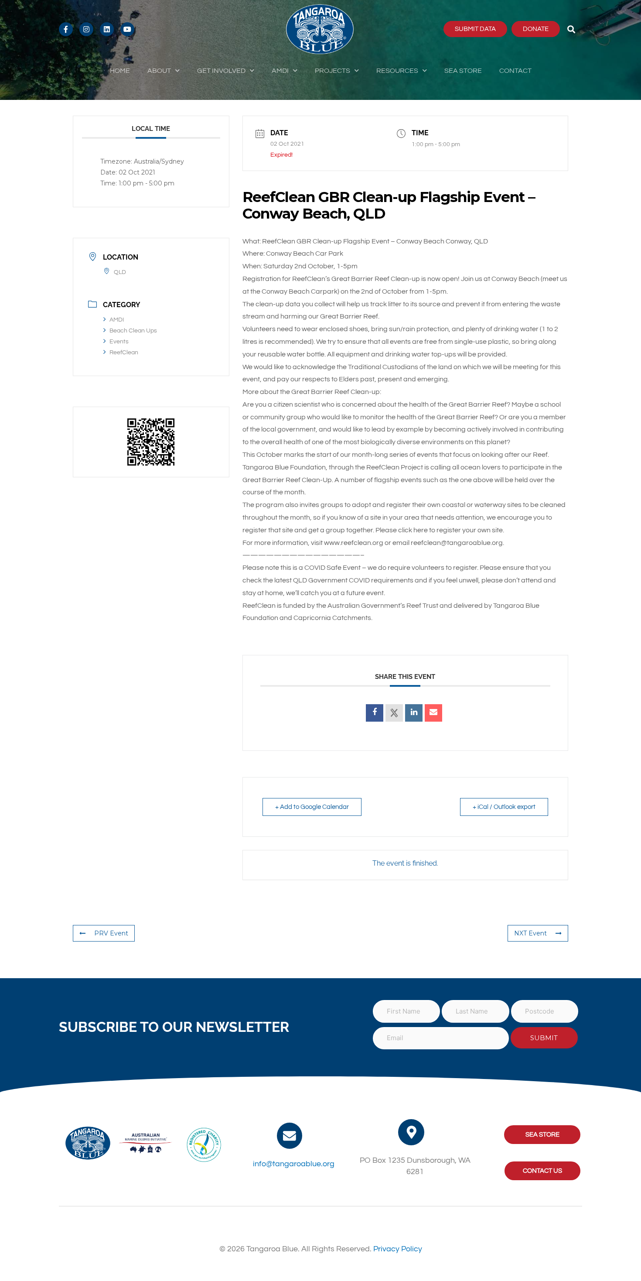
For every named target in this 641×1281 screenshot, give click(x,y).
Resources (397, 70)
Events (119, 342)
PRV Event (111, 933)
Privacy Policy (397, 1249)
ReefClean (123, 352)
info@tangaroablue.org (293, 1164)
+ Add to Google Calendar (312, 807)
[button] (571, 29)
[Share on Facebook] (374, 713)
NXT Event (530, 933)
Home (120, 70)
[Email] (433, 713)
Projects (332, 70)
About (159, 70)
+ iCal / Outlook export (504, 807)
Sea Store (463, 70)
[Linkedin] (414, 713)
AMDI (280, 70)
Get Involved (221, 70)
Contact (515, 70)
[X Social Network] (394, 713)
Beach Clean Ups (133, 331)
